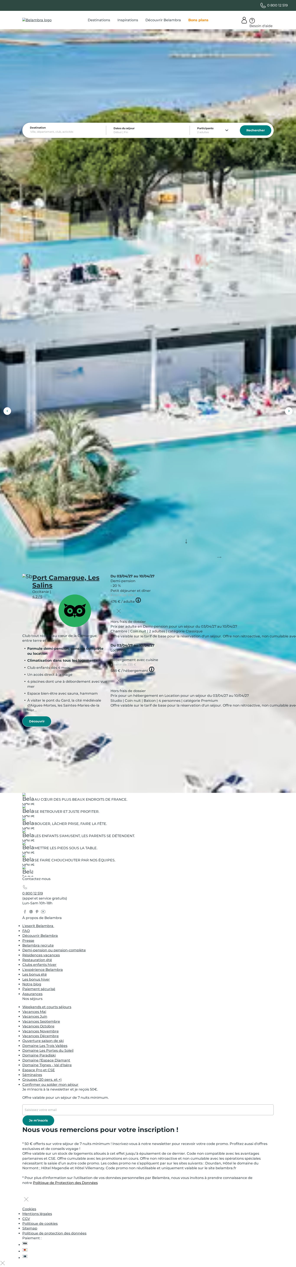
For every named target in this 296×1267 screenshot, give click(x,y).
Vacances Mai (34, 1012)
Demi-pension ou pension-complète (54, 950)
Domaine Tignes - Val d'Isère (47, 1065)
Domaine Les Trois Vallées (44, 1046)
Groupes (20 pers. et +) (42, 1080)
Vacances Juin (34, 1016)
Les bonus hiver (36, 979)
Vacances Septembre (41, 1021)
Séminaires (32, 1075)
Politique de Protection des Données (65, 1183)
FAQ (26, 931)
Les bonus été (34, 974)
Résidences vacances (41, 955)
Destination (38, 127)
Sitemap (29, 1228)
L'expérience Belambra (42, 970)
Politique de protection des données (54, 1233)
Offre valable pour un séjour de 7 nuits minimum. (65, 1098)
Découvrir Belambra (40, 936)
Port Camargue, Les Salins (65, 581)
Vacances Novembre (40, 1031)
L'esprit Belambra (38, 926)
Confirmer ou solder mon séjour (50, 1085)
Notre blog (31, 984)
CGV (26, 1219)
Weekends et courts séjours (46, 1007)
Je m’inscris (38, 1120)
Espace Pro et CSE (38, 1070)
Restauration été (37, 960)
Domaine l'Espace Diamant (46, 1060)
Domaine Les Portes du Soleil (47, 1050)
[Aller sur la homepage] (27, 872)
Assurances (32, 994)
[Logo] (37, 20)
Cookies (29, 1209)
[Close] (119, 611)
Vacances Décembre (40, 1036)
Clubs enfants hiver (39, 965)
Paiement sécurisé (38, 989)
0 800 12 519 (32, 893)
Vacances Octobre (38, 1026)
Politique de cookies (40, 1223)
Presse (28, 941)
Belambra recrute (38, 945)
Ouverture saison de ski (43, 1041)
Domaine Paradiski (39, 1055)
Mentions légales (37, 1214)
